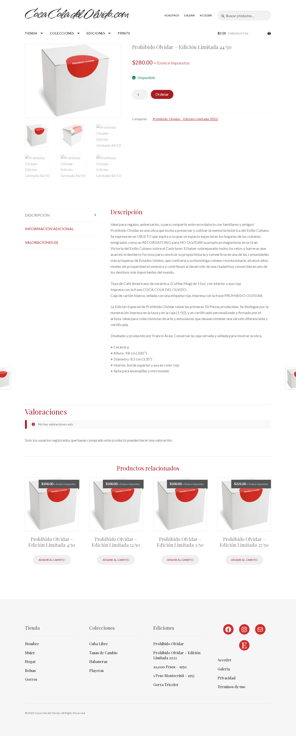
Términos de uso (231, 686)
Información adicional (49, 228)
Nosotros (171, 15)
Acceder (206, 15)
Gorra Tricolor (166, 684)
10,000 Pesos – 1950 (170, 666)
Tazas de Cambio (103, 652)
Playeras (96, 670)
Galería (189, 15)
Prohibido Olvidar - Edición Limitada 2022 (185, 119)
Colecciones (62, 33)
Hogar (30, 661)
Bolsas (30, 670)
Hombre (32, 643)
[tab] (62, 215)
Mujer (30, 652)
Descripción (37, 215)
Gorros (31, 679)
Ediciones (96, 33)
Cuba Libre (98, 643)
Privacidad (227, 677)
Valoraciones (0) (41, 242)
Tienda (31, 33)
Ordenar (162, 94)
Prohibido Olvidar (168, 643)
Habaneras (98, 661)
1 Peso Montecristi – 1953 (173, 675)
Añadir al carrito (52, 560)
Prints (124, 33)
